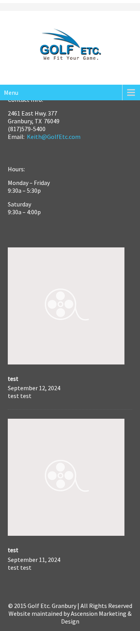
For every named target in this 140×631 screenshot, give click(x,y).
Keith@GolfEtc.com (53, 136)
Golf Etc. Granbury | (54, 606)
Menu (11, 92)
